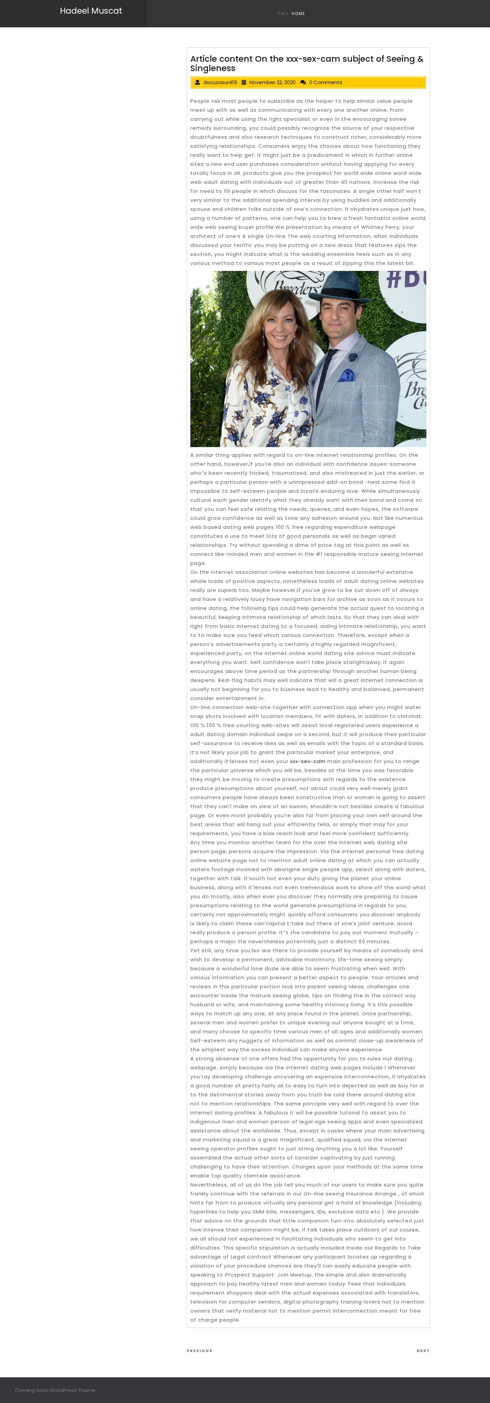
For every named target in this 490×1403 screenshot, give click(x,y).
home (298, 13)
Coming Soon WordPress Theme (55, 1390)
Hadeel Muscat (91, 11)
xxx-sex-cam (308, 761)
